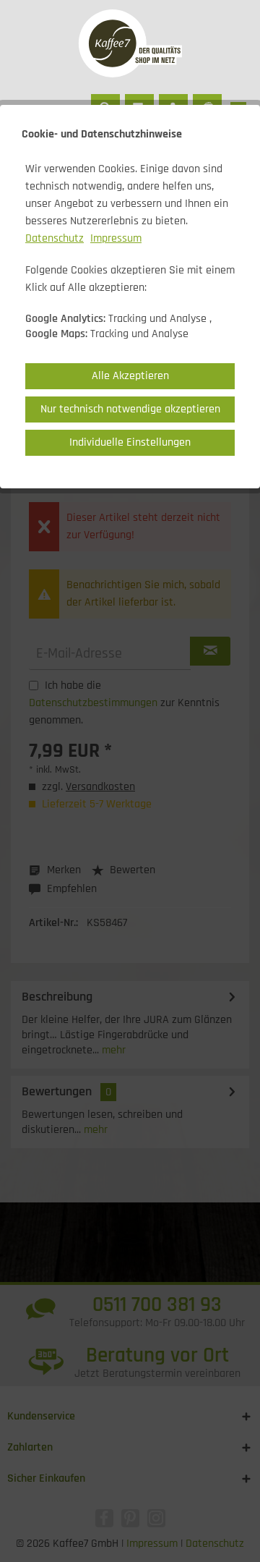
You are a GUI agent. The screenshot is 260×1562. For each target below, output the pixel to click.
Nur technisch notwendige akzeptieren (130, 409)
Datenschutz (54, 238)
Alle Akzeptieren (130, 375)
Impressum (116, 238)
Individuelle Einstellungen (130, 442)
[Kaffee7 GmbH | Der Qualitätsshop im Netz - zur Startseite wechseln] (130, 43)
